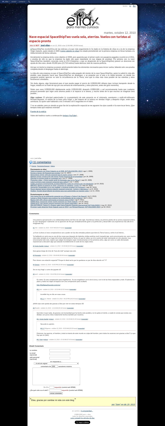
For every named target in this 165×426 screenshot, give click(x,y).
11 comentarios (41, 162)
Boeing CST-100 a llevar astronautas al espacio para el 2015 (52, 200)
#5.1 (38, 289)
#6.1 (38, 319)
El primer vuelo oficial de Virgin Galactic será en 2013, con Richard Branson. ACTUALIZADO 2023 (65, 207)
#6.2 (38, 339)
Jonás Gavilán (39, 246)
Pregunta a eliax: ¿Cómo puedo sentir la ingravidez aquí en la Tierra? (55, 180)
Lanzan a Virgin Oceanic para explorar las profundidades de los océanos (56, 198)
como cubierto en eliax (70, 51)
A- (130, 6)
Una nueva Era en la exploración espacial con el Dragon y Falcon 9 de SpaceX (59, 196)
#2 (34, 246)
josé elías (45, 45)
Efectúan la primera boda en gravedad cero (46, 178)
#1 (34, 228)
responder (68, 228)
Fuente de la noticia (38, 112)
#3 (34, 255)
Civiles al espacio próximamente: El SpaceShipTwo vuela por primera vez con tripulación (62, 184)
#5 (34, 274)
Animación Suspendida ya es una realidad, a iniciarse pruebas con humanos (58, 187)
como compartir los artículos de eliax (82, 418)
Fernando (38, 255)
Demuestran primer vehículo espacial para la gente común (51, 175)
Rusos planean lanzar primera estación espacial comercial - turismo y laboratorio (59, 189)
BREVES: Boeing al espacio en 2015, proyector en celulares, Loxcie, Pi (56, 185)
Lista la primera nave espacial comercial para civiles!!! (50, 182)
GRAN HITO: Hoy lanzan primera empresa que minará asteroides (54, 203)
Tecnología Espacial (43, 166)
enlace (46, 246)
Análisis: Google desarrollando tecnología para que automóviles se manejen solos (60, 191)
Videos (53, 166)
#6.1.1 (42, 328)
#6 (34, 308)
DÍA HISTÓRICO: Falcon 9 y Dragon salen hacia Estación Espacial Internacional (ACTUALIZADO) (65, 205)
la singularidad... (87, 411)
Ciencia (33, 166)
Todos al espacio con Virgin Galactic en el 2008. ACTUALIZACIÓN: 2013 (56, 171)
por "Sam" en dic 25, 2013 (123, 404)
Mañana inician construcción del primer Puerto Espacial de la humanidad (56, 176)
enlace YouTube (69, 116)
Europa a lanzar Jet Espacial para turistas (45, 173)
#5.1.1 (42, 299)
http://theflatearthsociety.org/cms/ (48, 285)
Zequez (37, 265)
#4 (34, 265)
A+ (134, 6)
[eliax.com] (82, 18)
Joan (41, 339)
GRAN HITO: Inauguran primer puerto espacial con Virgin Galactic (54, 202)
